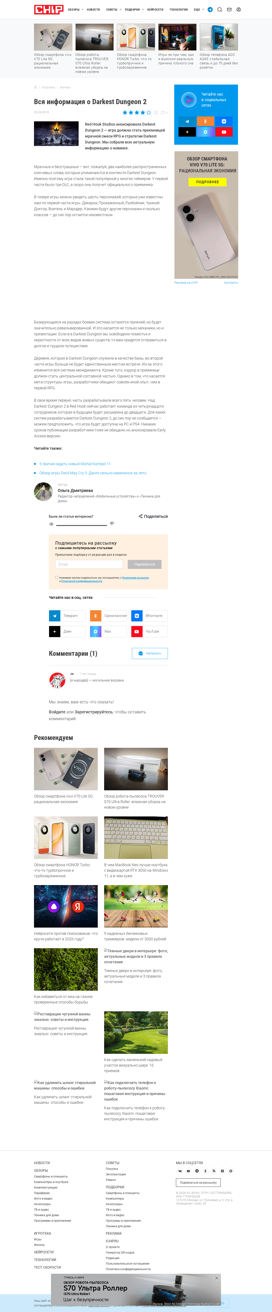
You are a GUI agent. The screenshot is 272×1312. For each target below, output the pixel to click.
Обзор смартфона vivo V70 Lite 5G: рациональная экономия (52, 61)
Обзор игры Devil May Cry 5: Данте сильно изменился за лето (93, 473)
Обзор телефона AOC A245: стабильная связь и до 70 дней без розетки (219, 61)
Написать (153, 653)
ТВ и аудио (41, 1209)
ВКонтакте (154, 616)
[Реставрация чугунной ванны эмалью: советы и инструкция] (66, 1016)
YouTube (152, 631)
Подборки (132, 9)
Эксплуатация (116, 1174)
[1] (51, 523)
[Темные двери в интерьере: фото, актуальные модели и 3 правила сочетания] (136, 956)
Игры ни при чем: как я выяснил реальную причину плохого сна (176, 59)
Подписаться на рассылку (198, 1182)
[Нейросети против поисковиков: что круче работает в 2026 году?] (66, 906)
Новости (93, 9)
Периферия (42, 1193)
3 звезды (137, 112)
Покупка (112, 1168)
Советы (112, 9)
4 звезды (143, 112)
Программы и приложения (52, 1220)
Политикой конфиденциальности (81, 581)
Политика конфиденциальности (128, 1269)
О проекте (113, 1247)
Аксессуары (42, 1204)
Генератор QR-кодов (120, 1252)
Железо (39, 1245)
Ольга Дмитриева (75, 490)
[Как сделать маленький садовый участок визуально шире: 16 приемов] (136, 1032)
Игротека (42, 1233)
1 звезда (125, 112)
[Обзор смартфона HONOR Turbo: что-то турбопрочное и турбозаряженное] (66, 837)
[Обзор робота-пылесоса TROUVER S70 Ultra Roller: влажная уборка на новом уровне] (136, 769)
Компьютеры (115, 1198)
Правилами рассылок (135, 577)
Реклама (114, 1233)
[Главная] (35, 87)
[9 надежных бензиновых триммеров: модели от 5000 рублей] (136, 906)
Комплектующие (45, 1187)
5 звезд (148, 112)
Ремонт (111, 1180)
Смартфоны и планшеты (51, 1176)
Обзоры (73, 9)
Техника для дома (46, 1215)
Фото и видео (43, 1198)
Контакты (231, 282)
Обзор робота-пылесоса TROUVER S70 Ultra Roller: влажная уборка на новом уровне (91, 63)
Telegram (71, 616)
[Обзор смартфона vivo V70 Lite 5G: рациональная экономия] (66, 769)
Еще (197, 9)
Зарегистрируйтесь (94, 711)
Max (108, 631)
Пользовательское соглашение (127, 1263)
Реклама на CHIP (186, 282)
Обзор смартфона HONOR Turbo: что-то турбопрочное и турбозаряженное (134, 61)
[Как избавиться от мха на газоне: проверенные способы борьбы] (66, 969)
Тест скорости (47, 1267)
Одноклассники (116, 616)
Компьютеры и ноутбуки (51, 1182)
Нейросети (155, 9)
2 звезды (131, 112)
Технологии (179, 9)
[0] (112, 523)
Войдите (57, 711)
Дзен (67, 631)
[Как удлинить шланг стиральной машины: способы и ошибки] (66, 1085)
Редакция (112, 1258)
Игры (37, 1239)
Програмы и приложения (123, 1220)
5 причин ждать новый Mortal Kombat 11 (75, 464)
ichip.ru (112, 1241)
